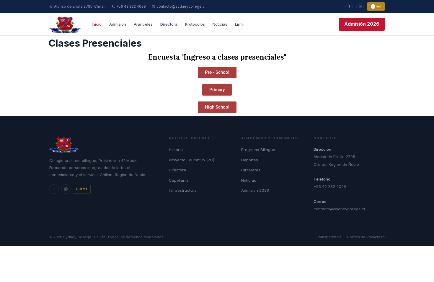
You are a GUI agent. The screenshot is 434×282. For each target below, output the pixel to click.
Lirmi (239, 24)
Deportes (249, 160)
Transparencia (328, 237)
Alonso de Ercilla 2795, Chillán (80, 6)
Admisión (117, 24)
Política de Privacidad (366, 237)
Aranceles (143, 24)
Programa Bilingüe (258, 149)
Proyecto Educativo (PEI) (191, 160)
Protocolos (195, 24)
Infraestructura (183, 190)
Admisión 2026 (361, 24)
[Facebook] (349, 6)
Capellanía (179, 180)
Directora (168, 24)
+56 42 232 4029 (131, 6)
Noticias (220, 24)
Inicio (97, 24)
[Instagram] (360, 6)
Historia (176, 149)
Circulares (250, 170)
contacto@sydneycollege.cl (180, 6)
